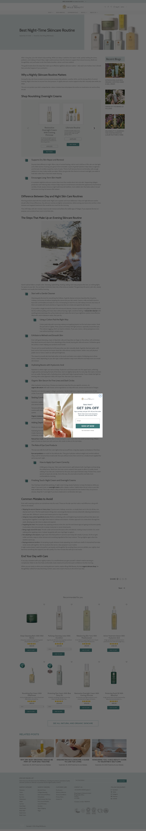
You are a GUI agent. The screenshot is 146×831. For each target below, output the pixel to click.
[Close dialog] (100, 395)
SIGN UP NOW (87, 426)
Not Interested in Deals (88, 430)
